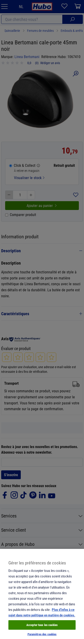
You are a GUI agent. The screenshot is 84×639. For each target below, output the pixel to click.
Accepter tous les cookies (42, 625)
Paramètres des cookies (42, 634)
